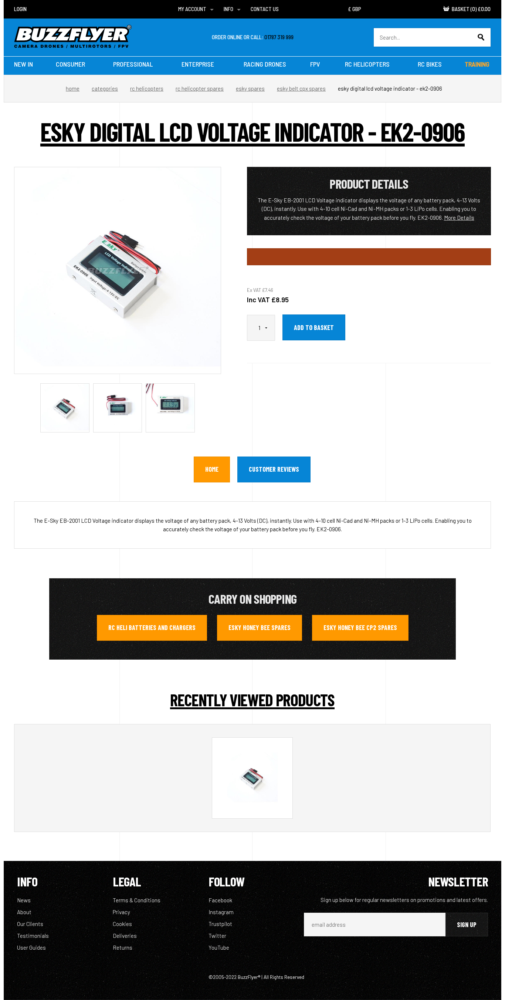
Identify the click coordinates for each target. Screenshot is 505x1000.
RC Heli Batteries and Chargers (152, 627)
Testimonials (33, 935)
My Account (192, 9)
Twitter (217, 935)
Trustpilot (220, 923)
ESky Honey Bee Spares (259, 627)
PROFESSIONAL (133, 64)
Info (228, 9)
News (24, 900)
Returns (122, 947)
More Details (459, 217)
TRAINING (477, 64)
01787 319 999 (279, 37)
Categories (105, 88)
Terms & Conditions (136, 900)
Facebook (220, 900)
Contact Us (265, 9)
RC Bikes (430, 64)
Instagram (221, 912)
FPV (315, 64)
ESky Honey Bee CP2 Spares (360, 627)
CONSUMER (70, 64)
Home (72, 88)
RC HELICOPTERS (367, 64)
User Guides (31, 947)
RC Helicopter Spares (200, 88)
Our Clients (30, 923)
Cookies (122, 923)
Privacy (121, 912)
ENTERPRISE (198, 64)
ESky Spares (250, 88)
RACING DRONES (265, 64)
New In (23, 64)
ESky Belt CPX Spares (301, 88)
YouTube (219, 947)
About (24, 912)
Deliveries (125, 935)
